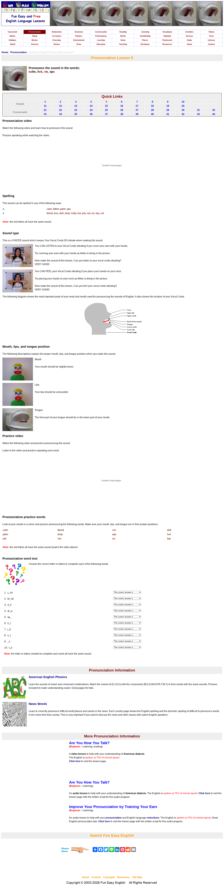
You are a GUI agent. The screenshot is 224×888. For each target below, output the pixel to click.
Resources (167, 44)
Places (145, 40)
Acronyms (56, 36)
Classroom (12, 32)
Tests (211, 36)
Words (123, 36)
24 (91, 110)
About (189, 44)
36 (91, 114)
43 (198, 114)
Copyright (109, 877)
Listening (145, 32)
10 (183, 101)
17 (137, 106)
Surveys (189, 36)
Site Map (137, 877)
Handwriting (145, 36)
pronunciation (113, 817)
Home (5, 52)
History (56, 44)
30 (183, 110)
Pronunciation (35, 32)
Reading (123, 32)
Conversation (101, 32)
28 (152, 110)
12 (60, 106)
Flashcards (167, 40)
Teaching (123, 44)
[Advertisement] (112, 865)
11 (45, 106)
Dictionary (145, 44)
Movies (35, 40)
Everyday (57, 40)
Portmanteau (101, 36)
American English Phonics (48, 677)
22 (60, 110)
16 (121, 106)
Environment (78, 40)
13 (75, 106)
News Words (38, 704)
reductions (153, 817)
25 (106, 110)
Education (101, 44)
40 (152, 114)
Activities (189, 32)
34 (60, 114)
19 (167, 106)
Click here (75, 761)
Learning (101, 40)
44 (213, 114)
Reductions (57, 32)
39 (137, 114)
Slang (34, 36)
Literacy (211, 40)
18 (152, 106)
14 (91, 106)
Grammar (79, 32)
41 (167, 114)
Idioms (12, 36)
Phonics (78, 36)
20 (183, 106)
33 (45, 114)
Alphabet (167, 36)
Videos (211, 32)
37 (106, 114)
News (123, 40)
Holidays (12, 40)
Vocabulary (167, 32)
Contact (211, 44)
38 (121, 114)
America (34, 44)
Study (189, 40)
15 (106, 106)
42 (183, 114)
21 (45, 110)
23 (75, 110)
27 (137, 110)
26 (121, 110)
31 (198, 110)
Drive (78, 44)
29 (167, 110)
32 (213, 110)
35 (75, 114)
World (12, 44)
